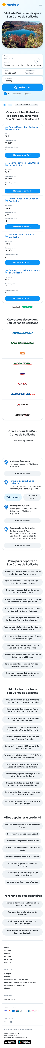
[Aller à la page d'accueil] (10, 4)
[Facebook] (11, 1021)
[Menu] (40, 4)
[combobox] (22, 57)
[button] (37, 60)
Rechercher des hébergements (20, 94)
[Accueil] (4, 105)
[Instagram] (5, 1021)
